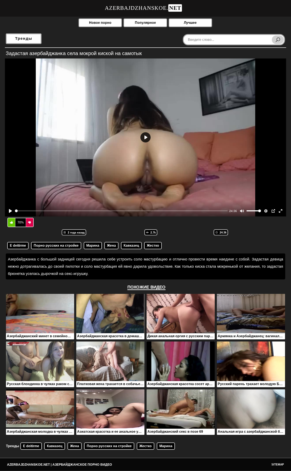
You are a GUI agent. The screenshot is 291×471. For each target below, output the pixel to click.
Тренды (23, 38)
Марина (92, 245)
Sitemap (277, 464)
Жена (111, 245)
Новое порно (100, 22)
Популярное (145, 22)
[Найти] (278, 40)
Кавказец (131, 245)
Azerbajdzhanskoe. (143, 8)
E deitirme (18, 245)
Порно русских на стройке (56, 245)
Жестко (153, 245)
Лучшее (190, 22)
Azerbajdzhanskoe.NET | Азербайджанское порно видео (59, 464)
